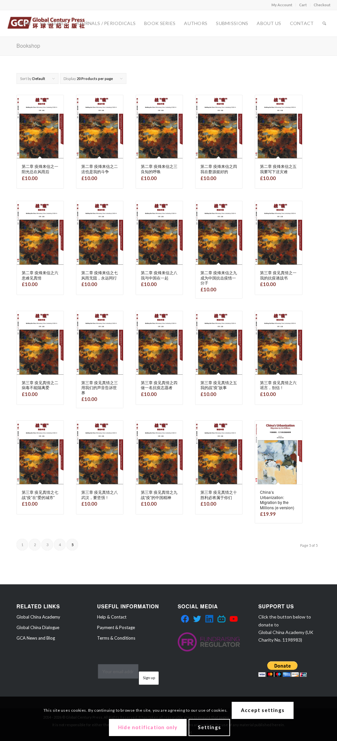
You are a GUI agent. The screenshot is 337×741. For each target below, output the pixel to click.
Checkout (322, 5)
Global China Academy (38, 617)
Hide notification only (147, 727)
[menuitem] (282, 5)
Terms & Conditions (116, 638)
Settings (209, 727)
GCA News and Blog (35, 638)
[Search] (324, 23)
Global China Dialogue (37, 627)
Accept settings (262, 710)
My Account (282, 5)
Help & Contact (111, 617)
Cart (303, 5)
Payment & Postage (116, 627)
